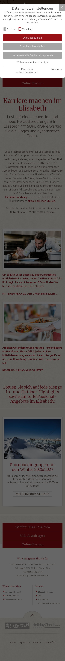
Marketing (27, 29)
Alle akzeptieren (32, 37)
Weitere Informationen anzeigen (32, 62)
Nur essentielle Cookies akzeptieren (32, 55)
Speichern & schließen (32, 46)
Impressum (56, 69)
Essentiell (12, 29)
